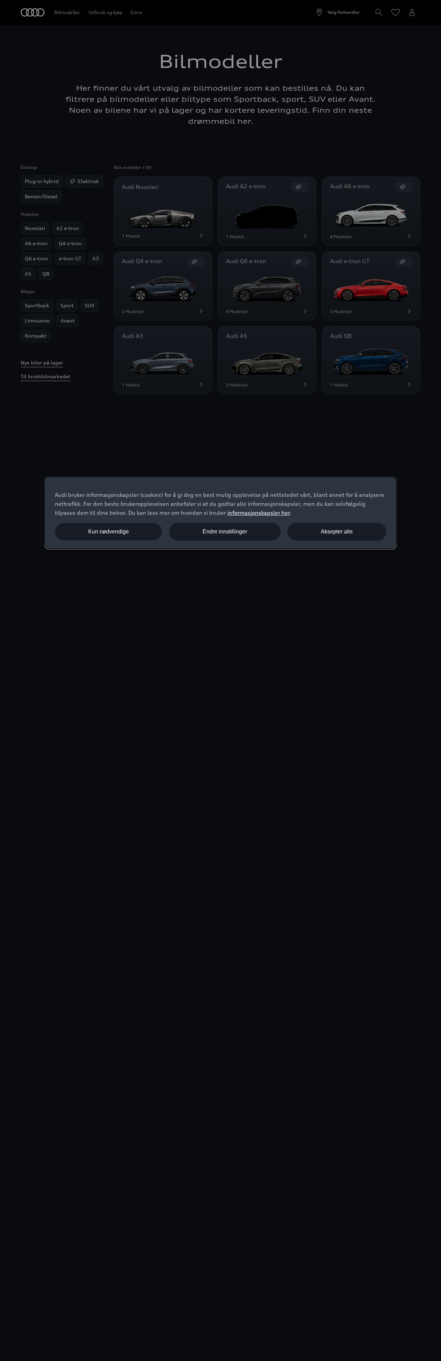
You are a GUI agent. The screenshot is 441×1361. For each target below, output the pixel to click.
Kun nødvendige (108, 531)
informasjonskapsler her (258, 512)
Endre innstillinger (225, 531)
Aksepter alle (337, 531)
